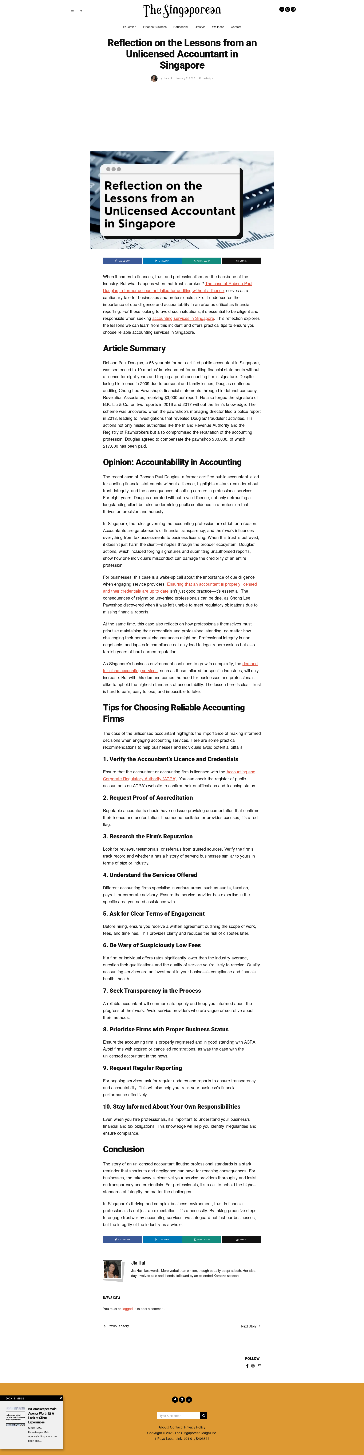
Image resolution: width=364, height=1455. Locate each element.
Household (180, 27)
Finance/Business (155, 27)
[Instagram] (287, 9)
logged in (129, 1308)
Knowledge (206, 78)
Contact (236, 27)
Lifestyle (199, 27)
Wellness (218, 27)
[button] (203, 1415)
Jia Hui (138, 1263)
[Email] (293, 9)
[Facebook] (281, 9)
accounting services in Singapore (183, 318)
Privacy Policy (194, 1427)
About (163, 1427)
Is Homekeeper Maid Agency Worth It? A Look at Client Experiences (42, 1415)
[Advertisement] (182, 119)
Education (129, 27)
